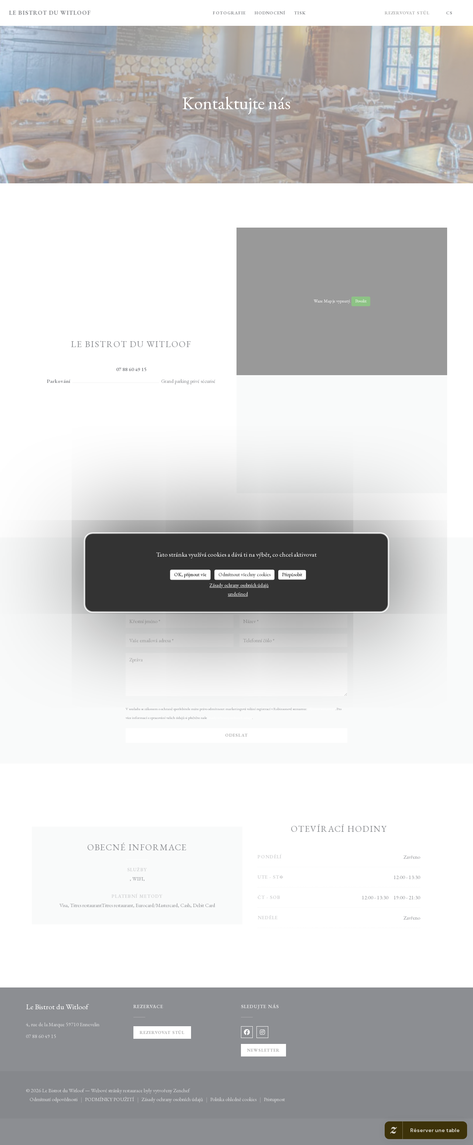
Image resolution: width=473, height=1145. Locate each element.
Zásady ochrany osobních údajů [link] (239, 585)
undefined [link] (238, 594)
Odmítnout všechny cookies (244, 574)
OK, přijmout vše (190, 574)
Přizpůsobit (292, 574)
